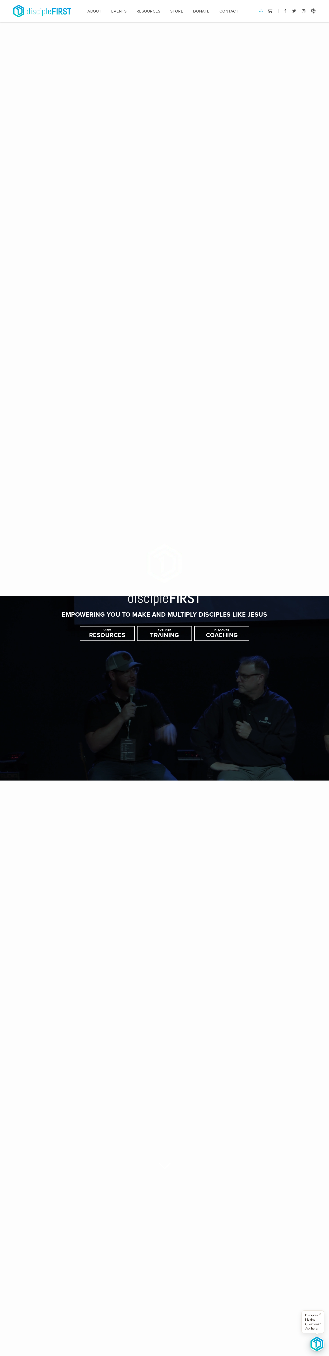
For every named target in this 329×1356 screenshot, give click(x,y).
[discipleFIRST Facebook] (285, 10)
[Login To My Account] (260, 10)
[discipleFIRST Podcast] (313, 10)
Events (119, 11)
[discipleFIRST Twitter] (294, 10)
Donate (201, 11)
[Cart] (270, 10)
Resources (107, 634)
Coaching (222, 634)
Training (164, 634)
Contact (228, 11)
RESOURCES (148, 11)
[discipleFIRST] (317, 1344)
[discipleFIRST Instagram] (303, 10)
